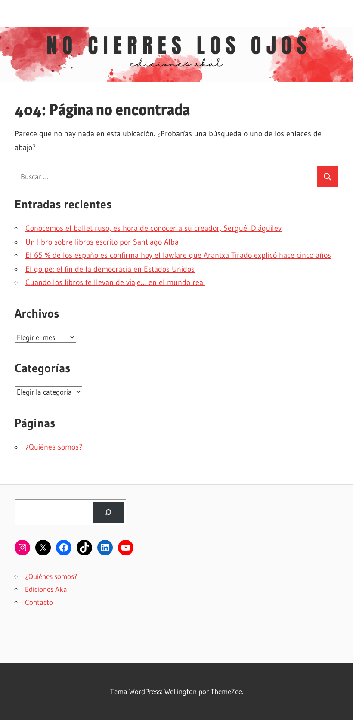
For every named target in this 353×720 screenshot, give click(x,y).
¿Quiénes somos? (53, 447)
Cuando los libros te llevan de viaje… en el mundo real (115, 282)
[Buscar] (108, 513)
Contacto (39, 602)
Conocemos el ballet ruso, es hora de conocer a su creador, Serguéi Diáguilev (153, 228)
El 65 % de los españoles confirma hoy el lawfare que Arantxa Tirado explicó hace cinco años (178, 255)
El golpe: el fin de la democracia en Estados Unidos (110, 269)
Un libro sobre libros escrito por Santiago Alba (102, 242)
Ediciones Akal (47, 589)
